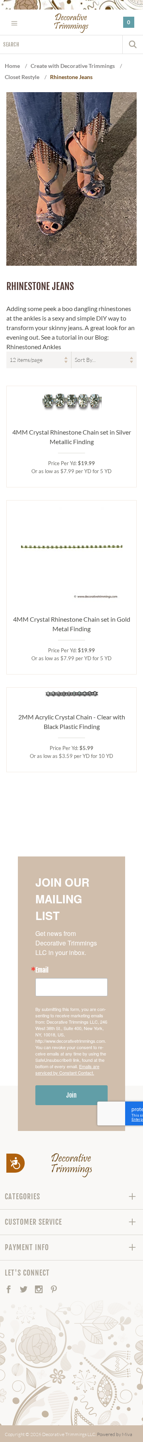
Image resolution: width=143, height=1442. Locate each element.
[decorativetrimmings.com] (72, 1165)
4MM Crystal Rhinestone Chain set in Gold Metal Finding (71, 623)
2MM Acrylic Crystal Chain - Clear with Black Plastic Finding (71, 721)
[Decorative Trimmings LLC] (72, 23)
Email (41, 970)
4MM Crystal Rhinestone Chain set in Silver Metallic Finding (71, 436)
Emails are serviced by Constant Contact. (67, 1069)
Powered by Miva (114, 1434)
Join (71, 1095)
